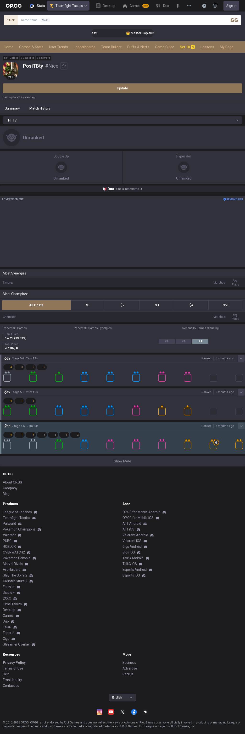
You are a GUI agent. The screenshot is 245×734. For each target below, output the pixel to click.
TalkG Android (133, 558)
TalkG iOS (129, 564)
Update (122, 88)
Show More (122, 461)
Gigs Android (132, 546)
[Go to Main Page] (13, 6)
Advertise (129, 668)
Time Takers (12, 604)
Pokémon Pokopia (16, 558)
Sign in (231, 6)
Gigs (6, 639)
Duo (6, 621)
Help (6, 674)
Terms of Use (13, 668)
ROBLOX (9, 546)
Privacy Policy (14, 662)
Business (129, 662)
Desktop (9, 610)
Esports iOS (131, 575)
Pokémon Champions (19, 529)
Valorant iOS (131, 541)
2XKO (7, 598)
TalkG (7, 627)
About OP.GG (12, 482)
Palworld (9, 523)
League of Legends (17, 512)
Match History (39, 108)
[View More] (189, 6)
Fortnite (9, 587)
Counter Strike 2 (15, 581)
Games (8, 615)
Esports (8, 633)
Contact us (11, 685)
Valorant (9, 535)
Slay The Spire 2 (15, 575)
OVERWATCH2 (14, 552)
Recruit (127, 674)
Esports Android (134, 569)
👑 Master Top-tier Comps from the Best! (151, 33)
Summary (12, 108)
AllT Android (131, 523)
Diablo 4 (9, 592)
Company (10, 488)
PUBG (7, 541)
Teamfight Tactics (69, 6)
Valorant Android (135, 535)
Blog (6, 494)
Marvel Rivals (13, 564)
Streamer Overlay (16, 644)
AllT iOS (128, 529)
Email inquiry (12, 680)
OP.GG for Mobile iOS (138, 518)
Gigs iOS (128, 552)
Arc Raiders (11, 569)
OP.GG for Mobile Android (141, 512)
